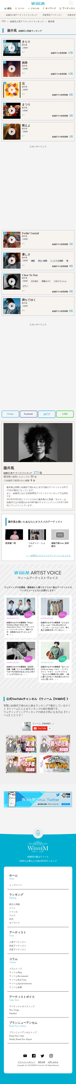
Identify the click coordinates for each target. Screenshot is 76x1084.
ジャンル (13, 911)
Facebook (28, 414)
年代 (11, 919)
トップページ (15, 885)
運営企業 (41, 1062)
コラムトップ (15, 968)
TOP (4, 21)
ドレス (12, 915)
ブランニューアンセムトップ (23, 1032)
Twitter (10, 414)
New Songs (14, 1010)
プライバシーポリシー (26, 1062)
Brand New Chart (16, 1036)
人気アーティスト (17, 942)
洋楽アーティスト (17, 949)
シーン (12, 908)
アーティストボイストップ (22, 1006)
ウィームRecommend (18, 976)
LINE (65, 414)
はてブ (47, 414)
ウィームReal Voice (18, 980)
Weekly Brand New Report (20, 1039)
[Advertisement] (38, 188)
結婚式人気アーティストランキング (27, 21)
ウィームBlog (15, 972)
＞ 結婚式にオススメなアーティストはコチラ (48, 555)
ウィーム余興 (15, 987)
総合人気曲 (14, 904)
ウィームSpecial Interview (20, 983)
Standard (13, 1013)
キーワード (14, 923)
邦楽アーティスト (17, 946)
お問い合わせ (53, 1062)
